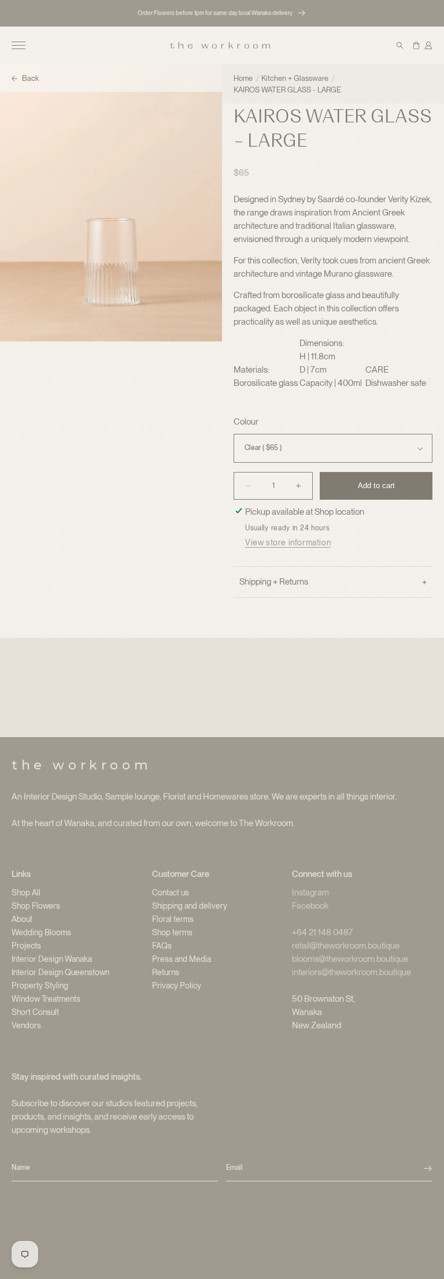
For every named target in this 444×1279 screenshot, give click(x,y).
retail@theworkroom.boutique (345, 945)
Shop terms (172, 932)
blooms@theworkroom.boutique (350, 959)
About (22, 919)
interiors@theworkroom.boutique (351, 972)
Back (30, 78)
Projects (26, 945)
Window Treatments (46, 998)
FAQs (162, 945)
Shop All (26, 892)
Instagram (310, 892)
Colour (246, 422)
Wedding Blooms (41, 932)
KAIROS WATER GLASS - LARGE (287, 89)
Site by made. (203, 1258)
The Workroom (76, 1258)
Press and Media (181, 959)
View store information (288, 542)
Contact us (170, 892)
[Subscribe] (427, 1168)
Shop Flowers (36, 905)
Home (243, 78)
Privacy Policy (176, 985)
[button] (18, 46)
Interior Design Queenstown (60, 972)
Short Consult (35, 1012)
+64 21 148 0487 (322, 932)
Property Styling (40, 985)
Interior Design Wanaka (52, 959)
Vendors (26, 1025)
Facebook (310, 906)
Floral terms (173, 919)
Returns (165, 972)
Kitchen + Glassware (294, 78)
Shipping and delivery (189, 905)
